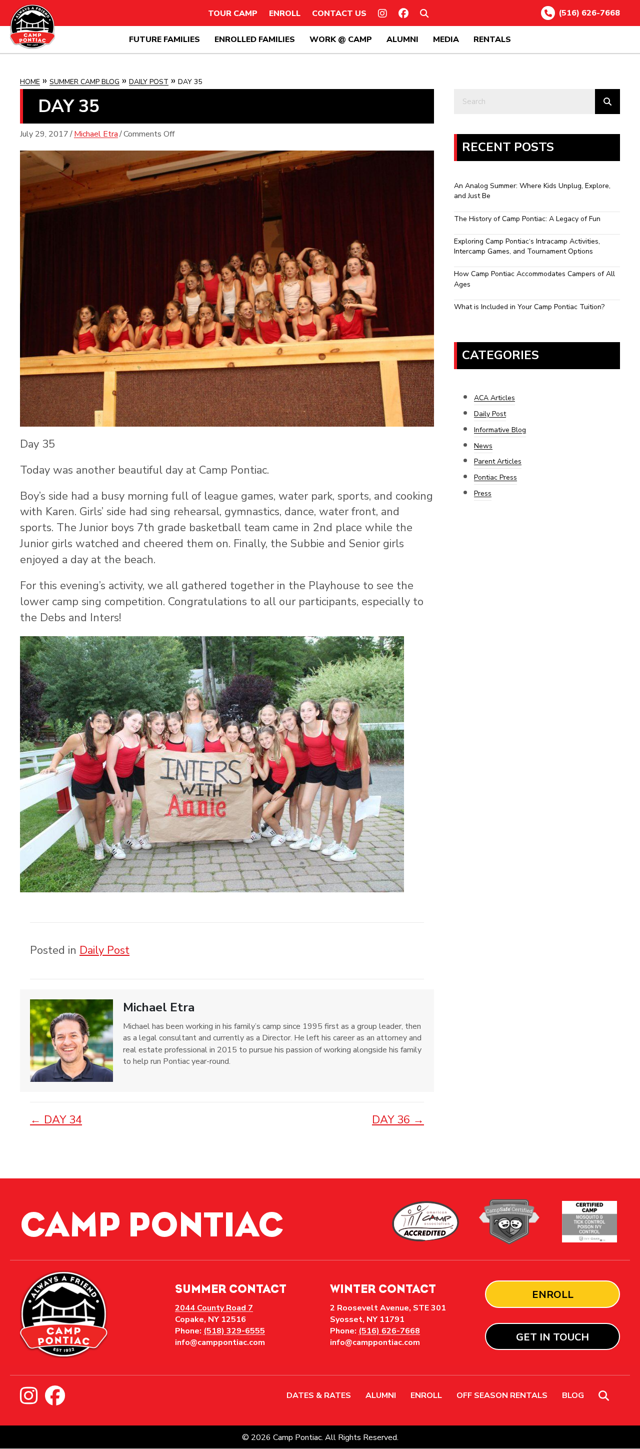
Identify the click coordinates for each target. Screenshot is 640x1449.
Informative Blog (500, 430)
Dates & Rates (318, 1396)
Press (483, 493)
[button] (426, 14)
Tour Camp (233, 13)
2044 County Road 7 (214, 1307)
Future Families (164, 39)
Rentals (492, 39)
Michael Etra (96, 134)
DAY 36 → (398, 1119)
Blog (573, 1396)
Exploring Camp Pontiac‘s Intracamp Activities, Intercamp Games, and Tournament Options (527, 246)
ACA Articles (494, 398)
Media (446, 39)
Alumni (402, 39)
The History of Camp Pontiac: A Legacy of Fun (527, 219)
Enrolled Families (254, 39)
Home (30, 82)
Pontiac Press (495, 477)
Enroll (284, 13)
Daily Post (148, 82)
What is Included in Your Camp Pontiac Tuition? (529, 307)
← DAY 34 (56, 1119)
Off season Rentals (502, 1396)
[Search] (607, 101)
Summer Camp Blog (85, 82)
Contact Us (339, 13)
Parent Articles (498, 461)
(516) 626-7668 (589, 13)
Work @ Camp (341, 39)
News (483, 446)
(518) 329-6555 (234, 1330)
